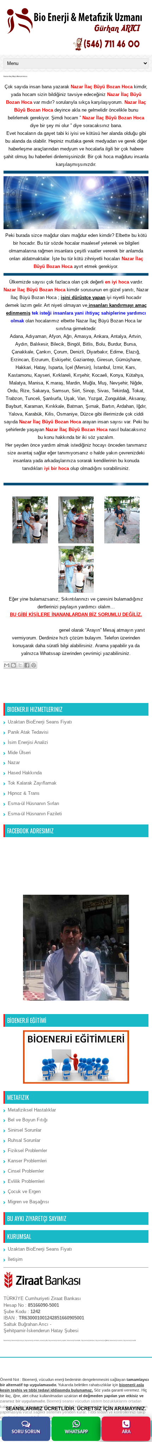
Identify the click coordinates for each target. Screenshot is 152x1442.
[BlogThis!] (13, 665)
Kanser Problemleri (27, 1160)
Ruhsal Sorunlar (24, 1140)
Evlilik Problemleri (26, 1181)
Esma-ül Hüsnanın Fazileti (35, 813)
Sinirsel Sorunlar (24, 1130)
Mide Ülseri (19, 752)
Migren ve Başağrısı (28, 1201)
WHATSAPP (76, 1432)
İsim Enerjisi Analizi (28, 742)
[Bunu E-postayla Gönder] (6, 665)
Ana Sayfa (76, 694)
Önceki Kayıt (132, 694)
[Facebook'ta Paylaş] (26, 665)
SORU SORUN (26, 1432)
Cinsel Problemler (26, 1171)
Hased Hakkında (25, 772)
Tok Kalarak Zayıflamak (32, 783)
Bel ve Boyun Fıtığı (28, 1119)
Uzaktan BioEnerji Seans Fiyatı (40, 722)
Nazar (14, 762)
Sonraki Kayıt (20, 694)
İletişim (15, 1259)
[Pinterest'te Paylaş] (33, 665)
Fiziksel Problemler (27, 1150)
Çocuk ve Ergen (24, 1191)
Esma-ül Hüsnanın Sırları (33, 803)
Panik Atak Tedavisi (28, 732)
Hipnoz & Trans (24, 793)
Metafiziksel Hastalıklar (32, 1110)
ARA (126, 1432)
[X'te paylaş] (20, 665)
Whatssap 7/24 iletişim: (32, 630)
